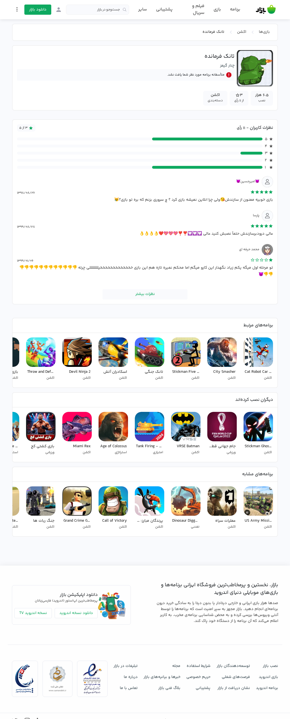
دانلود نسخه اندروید (76, 613)
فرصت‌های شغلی (236, 677)
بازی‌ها (264, 32)
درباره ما (131, 677)
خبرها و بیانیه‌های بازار (162, 677)
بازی (217, 9)
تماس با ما (129, 688)
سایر (142, 9)
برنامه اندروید (267, 688)
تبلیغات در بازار (126, 666)
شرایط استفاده (198, 666)
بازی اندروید (268, 677)
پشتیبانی (164, 9)
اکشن (241, 32)
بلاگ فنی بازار (169, 688)
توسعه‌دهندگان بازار (233, 666)
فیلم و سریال (198, 9)
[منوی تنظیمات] (17, 9)
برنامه (235, 9)
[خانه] (265, 10)
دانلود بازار (37, 10)
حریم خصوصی (198, 677)
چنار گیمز (227, 66)
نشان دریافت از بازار (234, 688)
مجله (176, 666)
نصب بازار (270, 666)
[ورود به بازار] (59, 10)
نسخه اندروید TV (33, 613)
